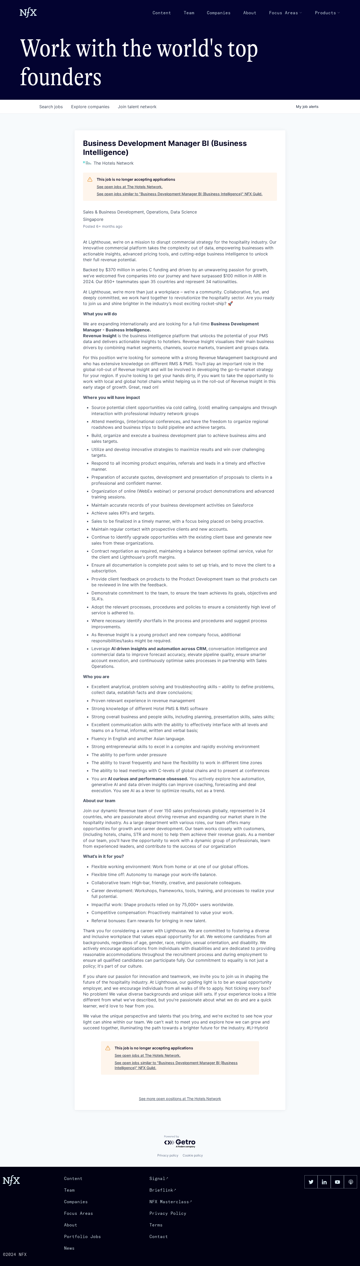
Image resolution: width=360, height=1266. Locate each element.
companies (90, 106)
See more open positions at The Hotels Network (180, 1098)
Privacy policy (167, 1155)
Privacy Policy (167, 1213)
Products (325, 12)
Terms (156, 1224)
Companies (219, 12)
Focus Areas (283, 12)
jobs (51, 106)
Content (162, 12)
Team (189, 12)
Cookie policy (193, 1155)
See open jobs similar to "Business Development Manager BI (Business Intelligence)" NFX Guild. (179, 194)
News (69, 1248)
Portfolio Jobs (82, 1236)
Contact (158, 1236)
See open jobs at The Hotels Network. (130, 186)
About (249, 12)
